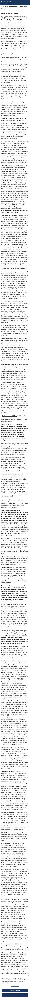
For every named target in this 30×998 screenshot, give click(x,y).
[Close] (28, 976)
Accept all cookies (15, 995)
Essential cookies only (15, 990)
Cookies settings (15, 986)
